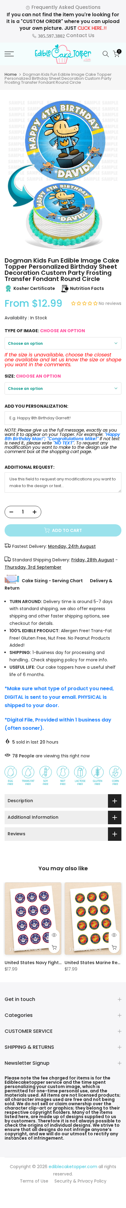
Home (11, 74)
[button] (85, 303)
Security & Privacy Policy (80, 1181)
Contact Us (65, 35)
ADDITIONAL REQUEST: (29, 467)
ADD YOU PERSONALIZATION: (36, 406)
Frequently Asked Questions (65, 7)
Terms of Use (34, 1181)
